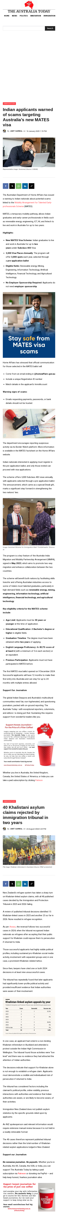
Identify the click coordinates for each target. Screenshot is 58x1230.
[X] (12, 186)
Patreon (39, 780)
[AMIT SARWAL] (5, 131)
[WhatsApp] (18, 186)
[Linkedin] (25, 186)
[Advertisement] (29, 72)
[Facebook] (5, 186)
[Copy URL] (31, 186)
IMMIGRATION (9, 104)
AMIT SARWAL (16, 131)
